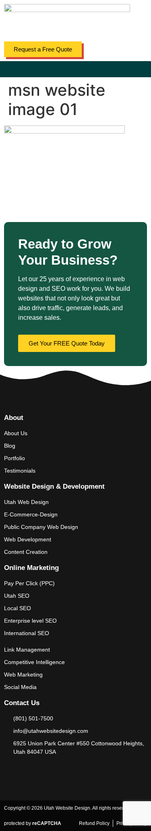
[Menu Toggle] (75, 69)
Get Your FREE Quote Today (67, 343)
